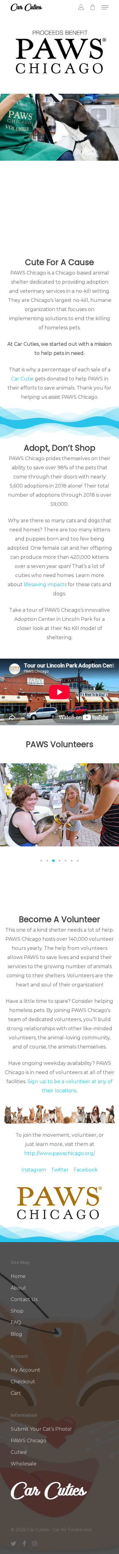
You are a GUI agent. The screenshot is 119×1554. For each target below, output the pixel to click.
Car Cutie (22, 379)
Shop (17, 1311)
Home (18, 1276)
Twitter (60, 1170)
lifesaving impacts (45, 584)
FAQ (16, 1322)
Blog (16, 1334)
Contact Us (24, 1299)
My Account (25, 1370)
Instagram (33, 1170)
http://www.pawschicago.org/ (59, 1153)
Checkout (23, 1381)
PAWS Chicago (28, 1441)
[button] (41, 860)
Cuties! (19, 1452)
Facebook (86, 1170)
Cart (16, 1393)
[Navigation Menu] (105, 7)
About (18, 1288)
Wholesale (24, 1464)
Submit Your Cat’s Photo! (41, 1429)
